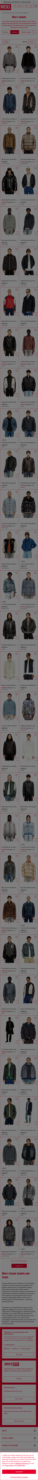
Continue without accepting (19, 1477)
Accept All (19, 1472)
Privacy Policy (9, 1465)
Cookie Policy (20, 1465)
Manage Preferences (22, 1463)
